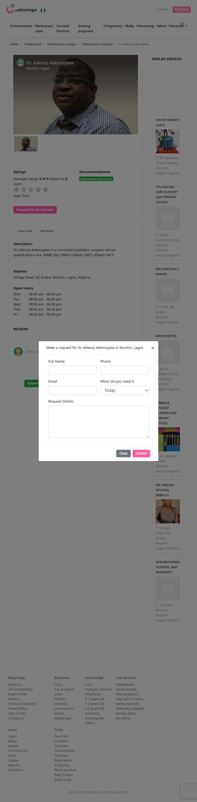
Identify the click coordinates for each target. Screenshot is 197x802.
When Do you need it (117, 381)
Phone (105, 361)
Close (123, 453)
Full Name (56, 361)
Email (52, 381)
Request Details (61, 401)
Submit (141, 453)
